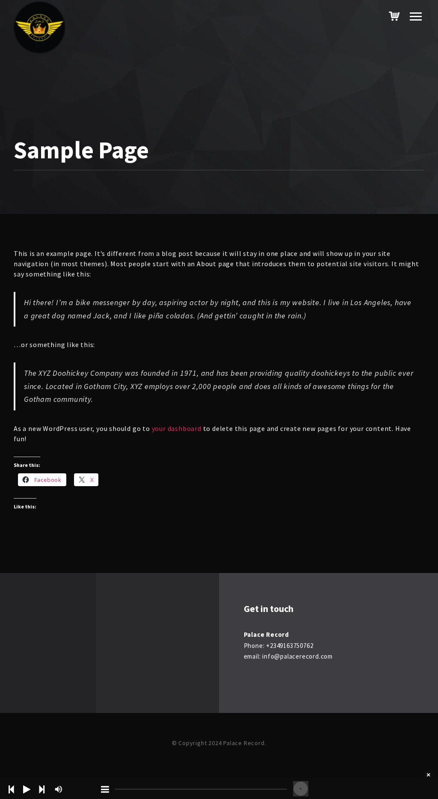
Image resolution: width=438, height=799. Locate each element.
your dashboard (176, 428)
